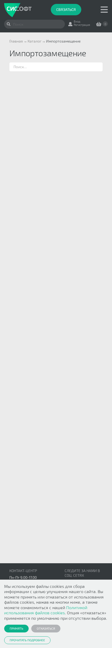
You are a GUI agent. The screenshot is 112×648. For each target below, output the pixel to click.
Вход (77, 21)
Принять (16, 628)
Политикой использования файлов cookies (45, 610)
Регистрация (82, 24)
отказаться (46, 628)
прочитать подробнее (27, 640)
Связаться (66, 9)
